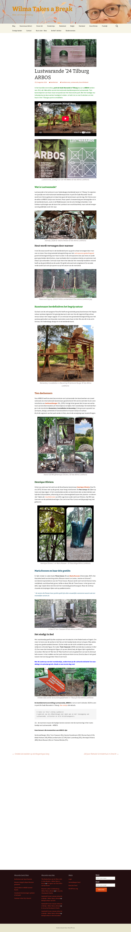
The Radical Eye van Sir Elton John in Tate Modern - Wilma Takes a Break (51, 881)
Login (70, 879)
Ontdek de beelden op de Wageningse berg (30, 753)
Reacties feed (73, 885)
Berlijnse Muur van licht (48, 900)
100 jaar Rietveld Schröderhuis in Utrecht (101, 753)
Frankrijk (104, 26)
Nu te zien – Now (41, 31)
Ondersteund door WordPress (65, 928)
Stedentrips (51, 26)
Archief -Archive (56, 31)
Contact (29, 31)
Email (97, 882)
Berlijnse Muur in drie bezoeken (51, 915)
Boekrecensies (70, 31)
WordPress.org (73, 889)
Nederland (62, 26)
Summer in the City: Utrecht (22, 898)
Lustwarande (75, 82)
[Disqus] (65, 785)
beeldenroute (66, 82)
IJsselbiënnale (50, 497)
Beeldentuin (54, 82)
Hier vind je (63, 705)
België (72, 26)
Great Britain (93, 26)
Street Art (39, 26)
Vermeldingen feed (74, 882)
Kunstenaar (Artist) (26, 26)
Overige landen (17, 31)
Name (97, 875)
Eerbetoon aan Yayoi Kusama (23, 879)
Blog (13, 26)
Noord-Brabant (83, 82)
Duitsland (82, 26)
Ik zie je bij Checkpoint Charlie (50, 908)
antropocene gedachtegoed (84, 253)
